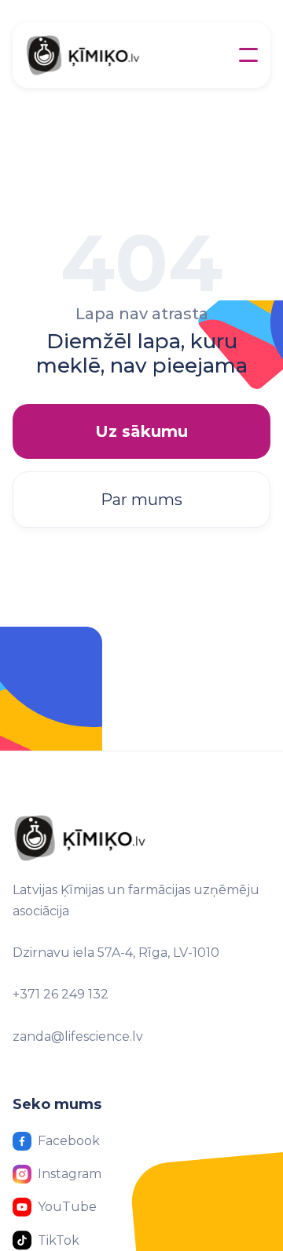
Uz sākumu (141, 431)
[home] (108, 55)
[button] (248, 54)
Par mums (141, 499)
